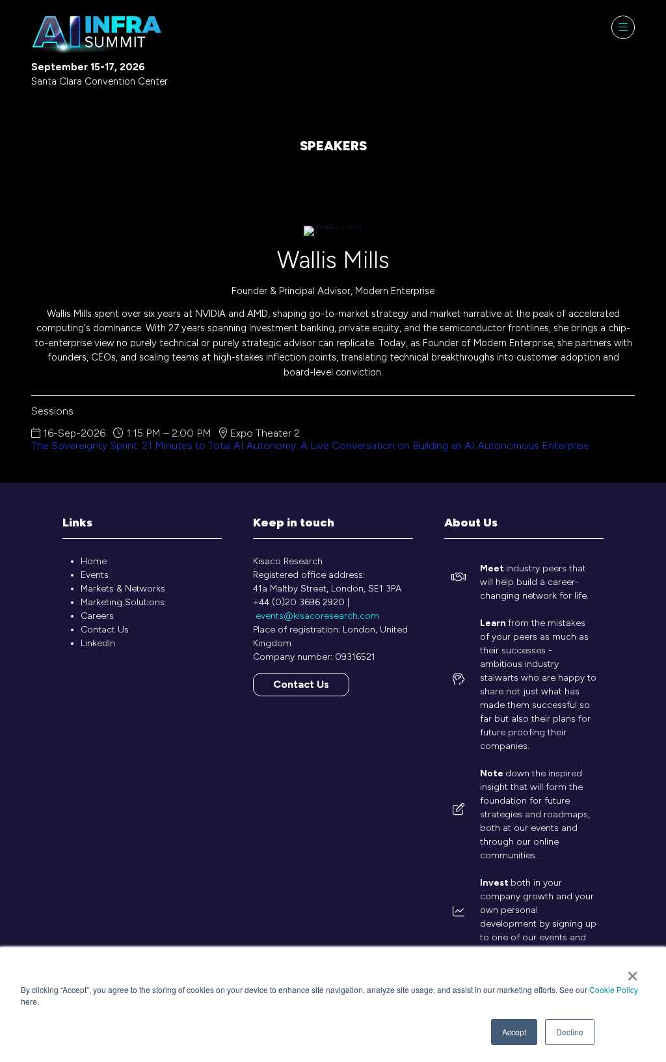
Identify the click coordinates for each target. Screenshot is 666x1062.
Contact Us (105, 629)
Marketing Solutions (123, 602)
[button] (623, 27)
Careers (97, 615)
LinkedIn (98, 643)
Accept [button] (514, 1031)
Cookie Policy (613, 989)
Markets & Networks (123, 588)
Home (94, 561)
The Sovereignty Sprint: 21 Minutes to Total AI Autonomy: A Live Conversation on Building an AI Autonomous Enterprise (310, 445)
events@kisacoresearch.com (317, 615)
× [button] (632, 971)
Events (95, 574)
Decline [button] (569, 1031)
